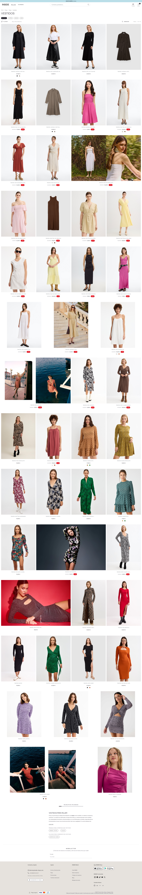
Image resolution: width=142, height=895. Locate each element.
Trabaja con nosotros (76, 875)
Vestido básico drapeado (115, 794)
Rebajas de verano (76, 880)
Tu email (51, 854)
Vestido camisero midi (71, 349)
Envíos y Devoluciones (55, 870)
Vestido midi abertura (123, 627)
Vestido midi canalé (88, 683)
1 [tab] (2, 25)
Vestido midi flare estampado (18, 516)
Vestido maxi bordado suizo (106, 182)
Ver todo (4, 18)
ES (97, 885)
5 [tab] (5, 25)
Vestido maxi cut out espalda (18, 127)
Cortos (10, 18)
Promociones (53, 875)
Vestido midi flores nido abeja (123, 238)
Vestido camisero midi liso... (18, 71)
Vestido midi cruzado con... (124, 572)
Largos (16, 18)
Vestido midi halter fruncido (89, 294)
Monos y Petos (53, 830)
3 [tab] (39, 25)
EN (103, 885)
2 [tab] (3, 25)
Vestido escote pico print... (71, 738)
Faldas (63, 830)
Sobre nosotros (75, 872)
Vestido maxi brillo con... (36, 627)
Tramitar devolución (55, 877)
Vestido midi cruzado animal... (123, 405)
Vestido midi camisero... (89, 516)
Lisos (21, 18)
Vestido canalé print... (88, 460)
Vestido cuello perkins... (24, 738)
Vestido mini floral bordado (89, 238)
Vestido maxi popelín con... (24, 349)
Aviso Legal (106, 893)
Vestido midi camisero (88, 405)
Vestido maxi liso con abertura (123, 127)
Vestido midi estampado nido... (18, 182)
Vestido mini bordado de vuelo (18, 294)
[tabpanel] (18, 47)
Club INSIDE (74, 870)
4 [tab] (4, 25)
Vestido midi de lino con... (53, 182)
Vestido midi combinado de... (53, 71)
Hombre (21, 4)
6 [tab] (6, 25)
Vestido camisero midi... (124, 71)
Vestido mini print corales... (18, 572)
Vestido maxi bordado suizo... (53, 294)
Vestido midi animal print (18, 460)
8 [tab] (113, 247)
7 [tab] (42, 247)
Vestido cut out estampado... (118, 738)
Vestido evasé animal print (123, 460)
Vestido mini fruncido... (71, 571)
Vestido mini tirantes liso (118, 349)
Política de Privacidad (70, 893)
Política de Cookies (78, 893)
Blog (73, 877)
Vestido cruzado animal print (53, 683)
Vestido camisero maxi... (88, 627)
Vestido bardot (18, 683)
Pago (52, 872)
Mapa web (111, 893)
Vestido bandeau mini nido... (89, 127)
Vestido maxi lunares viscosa (123, 294)
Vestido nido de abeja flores (18, 238)
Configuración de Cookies (88, 893)
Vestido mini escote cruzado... (53, 516)
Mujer (13, 4)
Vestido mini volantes (35, 405)
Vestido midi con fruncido (88, 71)
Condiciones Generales (98, 893)
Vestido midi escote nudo (123, 683)
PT (100, 885)
